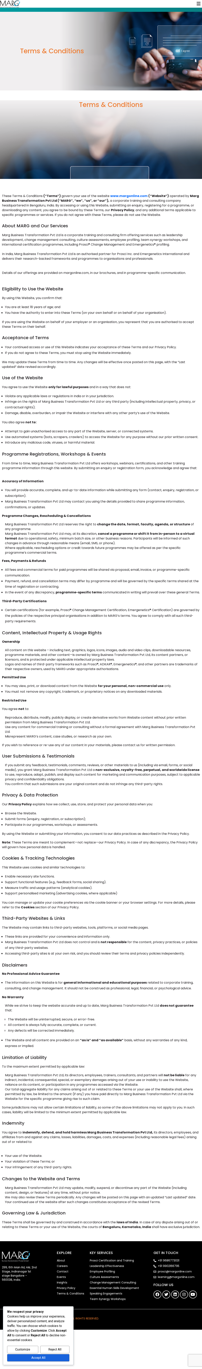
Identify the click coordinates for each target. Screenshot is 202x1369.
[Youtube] (193, 1294)
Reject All (54, 1349)
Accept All (38, 1358)
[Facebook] (157, 1294)
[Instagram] (184, 1294)
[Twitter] (166, 1294)
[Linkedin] (175, 1294)
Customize (22, 1349)
